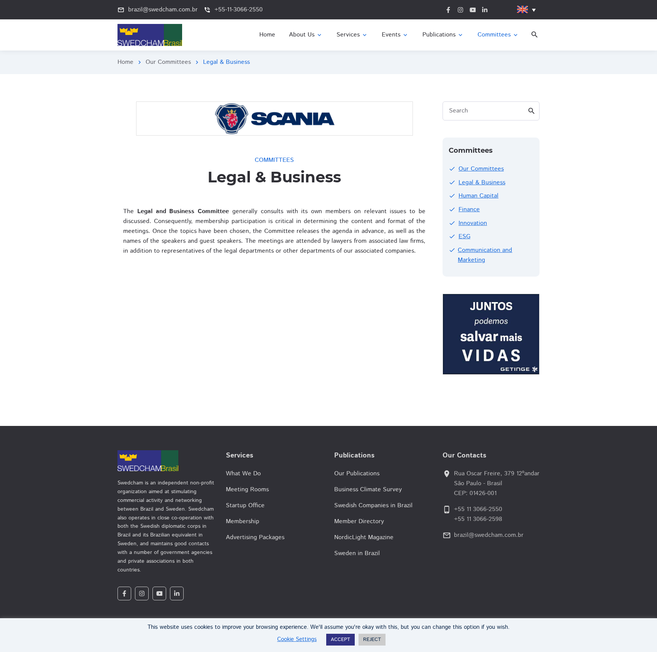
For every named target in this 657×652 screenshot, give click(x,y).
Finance (469, 209)
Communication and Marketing (485, 255)
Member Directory (359, 521)
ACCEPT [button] (340, 639)
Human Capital (478, 195)
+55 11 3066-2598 (478, 519)
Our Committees (168, 62)
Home (125, 62)
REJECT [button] (372, 639)
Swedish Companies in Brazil (373, 505)
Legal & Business (482, 182)
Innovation (473, 223)
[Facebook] (124, 593)
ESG (464, 236)
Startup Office (245, 505)
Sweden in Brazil (357, 553)
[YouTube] (159, 593)
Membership (242, 521)
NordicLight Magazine (364, 537)
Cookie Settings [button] (297, 639)
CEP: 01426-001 (475, 493)
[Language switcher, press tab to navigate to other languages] (526, 10)
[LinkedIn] (177, 593)
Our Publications (356, 473)
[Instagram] (142, 593)
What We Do (243, 473)
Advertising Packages (255, 537)
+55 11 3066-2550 (478, 509)
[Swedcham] (165, 460)
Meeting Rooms (247, 489)
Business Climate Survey (368, 489)
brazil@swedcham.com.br (489, 535)
